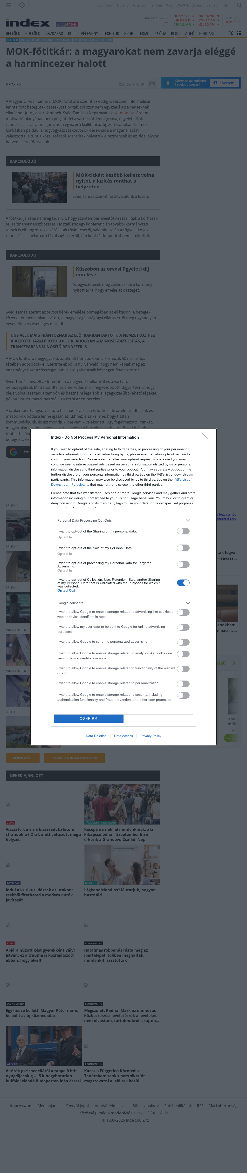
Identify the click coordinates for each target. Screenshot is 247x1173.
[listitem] (123, 520)
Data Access (123, 736)
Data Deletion (96, 736)
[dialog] (123, 586)
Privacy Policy (150, 736)
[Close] (207, 437)
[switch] (183, 531)
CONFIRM (89, 718)
